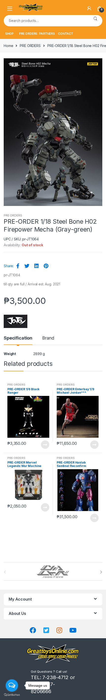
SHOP (9, 33)
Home (8, 46)
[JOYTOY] (15, 321)
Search (95, 20)
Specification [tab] (18, 338)
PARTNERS (47, 33)
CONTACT (65, 33)
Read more (44, 444)
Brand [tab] (48, 338)
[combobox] (46, 20)
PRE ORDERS (28, 33)
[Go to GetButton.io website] (12, 695)
